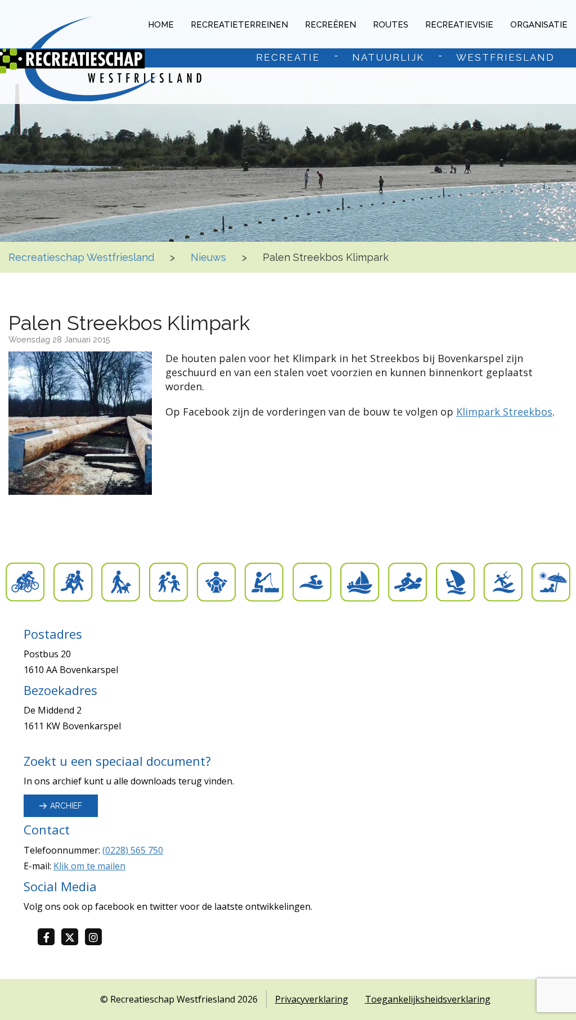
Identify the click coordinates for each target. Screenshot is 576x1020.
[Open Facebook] (49, 938)
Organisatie (539, 25)
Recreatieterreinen (239, 25)
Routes (390, 25)
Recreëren (330, 25)
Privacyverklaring (311, 999)
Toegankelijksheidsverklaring (427, 999)
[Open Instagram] (97, 938)
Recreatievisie (459, 25)
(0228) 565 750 (132, 850)
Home (161, 25)
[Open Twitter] (73, 938)
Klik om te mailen (89, 866)
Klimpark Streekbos (504, 411)
